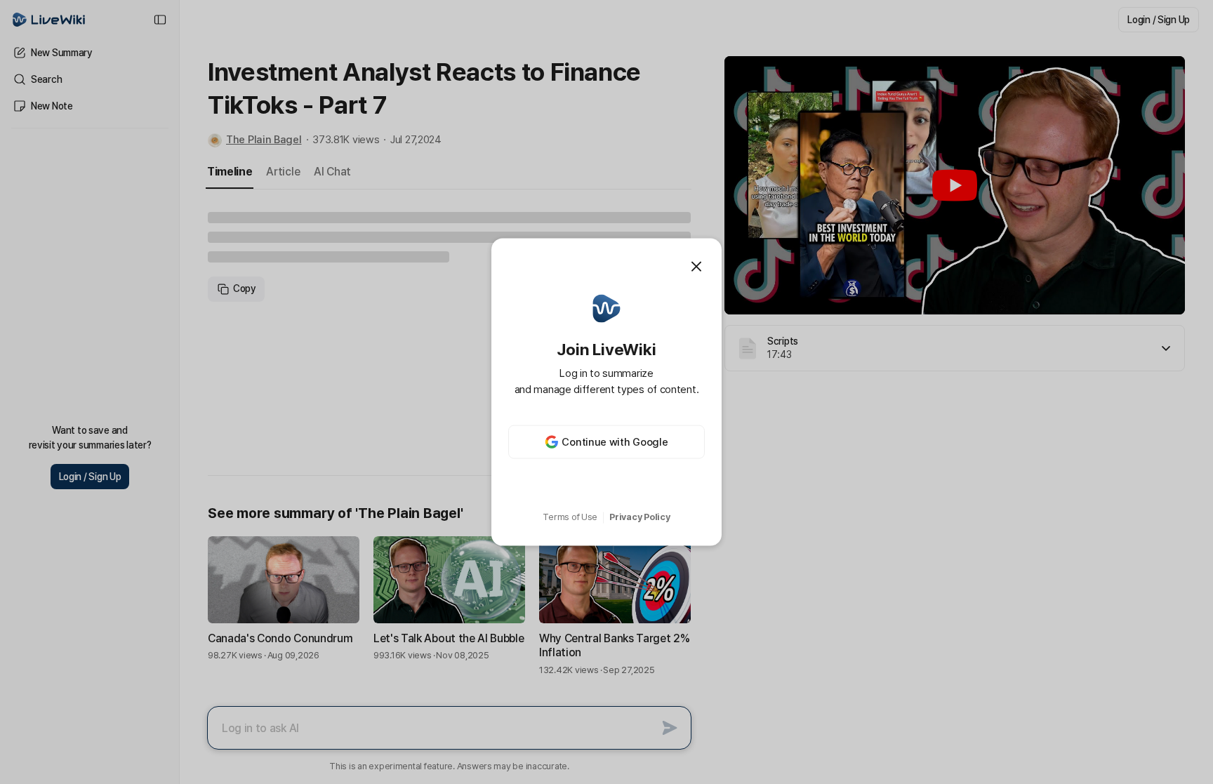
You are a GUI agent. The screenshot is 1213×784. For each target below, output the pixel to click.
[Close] (696, 266)
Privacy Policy (639, 517)
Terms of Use (570, 517)
